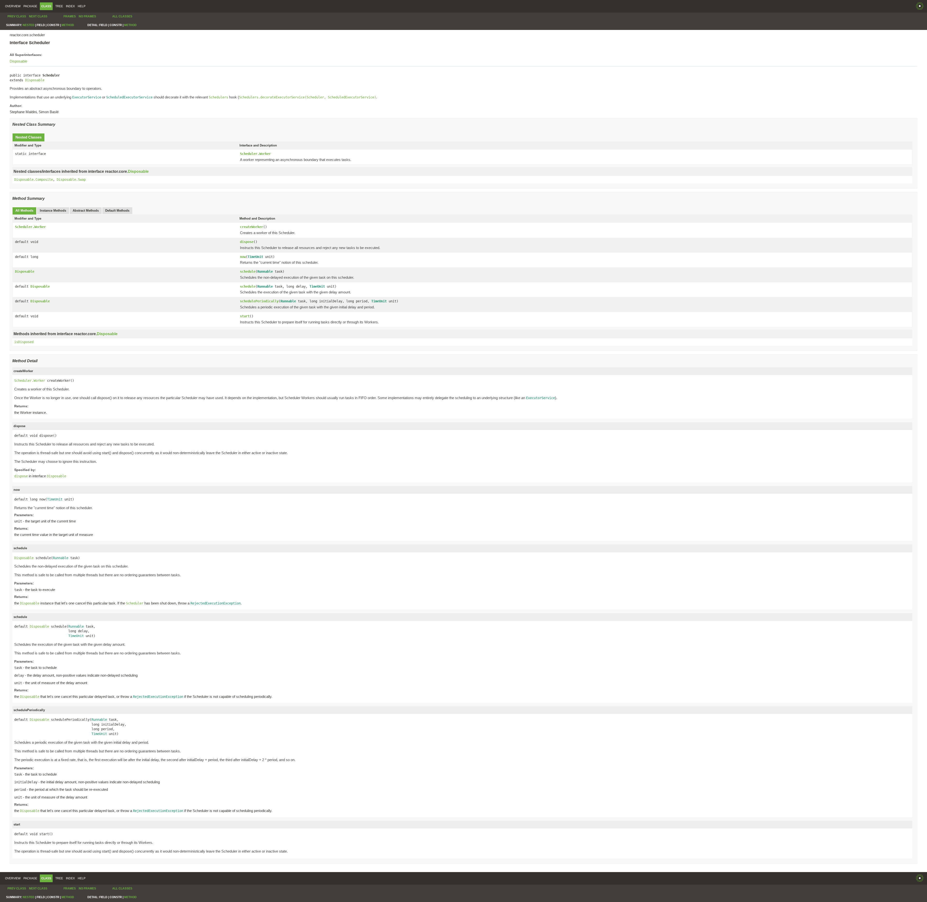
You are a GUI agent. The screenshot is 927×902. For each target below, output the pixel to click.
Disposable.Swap (71, 179)
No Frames (87, 16)
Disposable (18, 61)
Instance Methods (53, 210)
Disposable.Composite (33, 179)
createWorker (251, 227)
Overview (13, 6)
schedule (247, 271)
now (243, 257)
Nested (29, 25)
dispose (246, 242)
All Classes (122, 16)
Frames (69, 16)
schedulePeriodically (259, 301)
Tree (59, 6)
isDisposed (24, 342)
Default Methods (117, 210)
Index (70, 6)
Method (68, 25)
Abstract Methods (86, 210)
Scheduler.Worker (255, 154)
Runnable (265, 271)
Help (81, 6)
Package (30, 6)
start (245, 316)
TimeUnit (255, 257)
